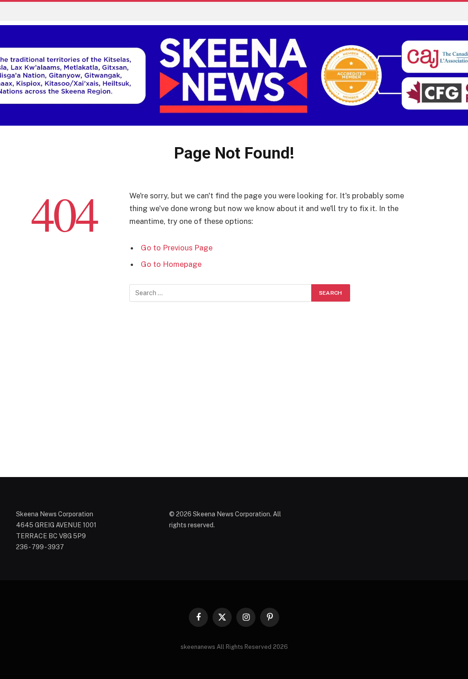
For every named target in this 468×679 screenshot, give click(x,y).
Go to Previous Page (177, 247)
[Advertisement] (234, 394)
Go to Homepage (171, 264)
